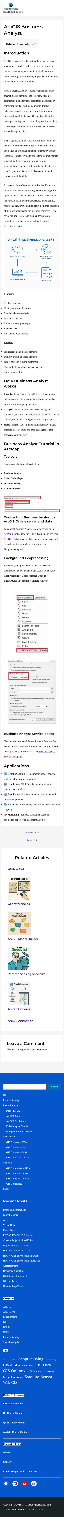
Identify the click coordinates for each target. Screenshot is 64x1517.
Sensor (46, 1376)
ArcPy (6, 1220)
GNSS (6, 1327)
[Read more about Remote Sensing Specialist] (19, 958)
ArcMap (9, 533)
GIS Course (9, 1136)
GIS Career (28, 1366)
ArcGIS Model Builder (23, 939)
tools (14, 549)
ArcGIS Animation (20, 1021)
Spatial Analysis (11, 1342)
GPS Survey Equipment (15, 1276)
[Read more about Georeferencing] (19, 888)
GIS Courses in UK (16, 1147)
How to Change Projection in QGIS (20, 1255)
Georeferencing (19, 904)
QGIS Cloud (16, 869)
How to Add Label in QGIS (17, 1250)
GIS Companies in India (18, 1178)
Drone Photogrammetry (14, 1209)
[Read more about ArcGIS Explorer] (19, 993)
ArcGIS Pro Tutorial (16, 1121)
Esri (55, 741)
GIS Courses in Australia (18, 1157)
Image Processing (13, 1377)
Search (54, 1086)
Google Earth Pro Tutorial (19, 1131)
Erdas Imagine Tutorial (17, 1126)
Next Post (32, 840)
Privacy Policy (36, 1509)
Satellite (31, 1376)
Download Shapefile (13, 1270)
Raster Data (9, 1230)
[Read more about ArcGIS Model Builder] (19, 923)
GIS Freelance (10, 1281)
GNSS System (48, 1371)
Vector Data (9, 1225)
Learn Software (10, 1105)
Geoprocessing (30, 1358)
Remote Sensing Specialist (27, 974)
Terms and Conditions (15, 1509)
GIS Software (32, 1371)
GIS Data (43, 1364)
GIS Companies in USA (18, 1168)
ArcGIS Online (12, 539)
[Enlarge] (56, 236)
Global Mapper (10, 1214)
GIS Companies (14, 1183)
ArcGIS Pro (9, 1311)
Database (13, 1360)
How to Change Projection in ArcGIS (21, 1260)
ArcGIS (8, 61)
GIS (5, 1095)
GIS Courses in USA (16, 1142)
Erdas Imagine (10, 1316)
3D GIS (6, 1360)
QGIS (6, 1332)
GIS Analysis (13, 1365)
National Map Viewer (13, 1286)
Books (6, 1188)
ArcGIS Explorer (19, 1009)
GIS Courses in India (16, 1152)
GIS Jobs (7, 1162)
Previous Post (32, 832)
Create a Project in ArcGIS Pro (18, 1240)
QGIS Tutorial (13, 1111)
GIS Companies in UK (17, 1173)
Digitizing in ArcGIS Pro (15, 1245)
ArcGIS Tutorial (14, 1116)
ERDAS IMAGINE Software (17, 1235)
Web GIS (10, 1382)
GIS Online (13, 1371)
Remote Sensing (11, 1100)
